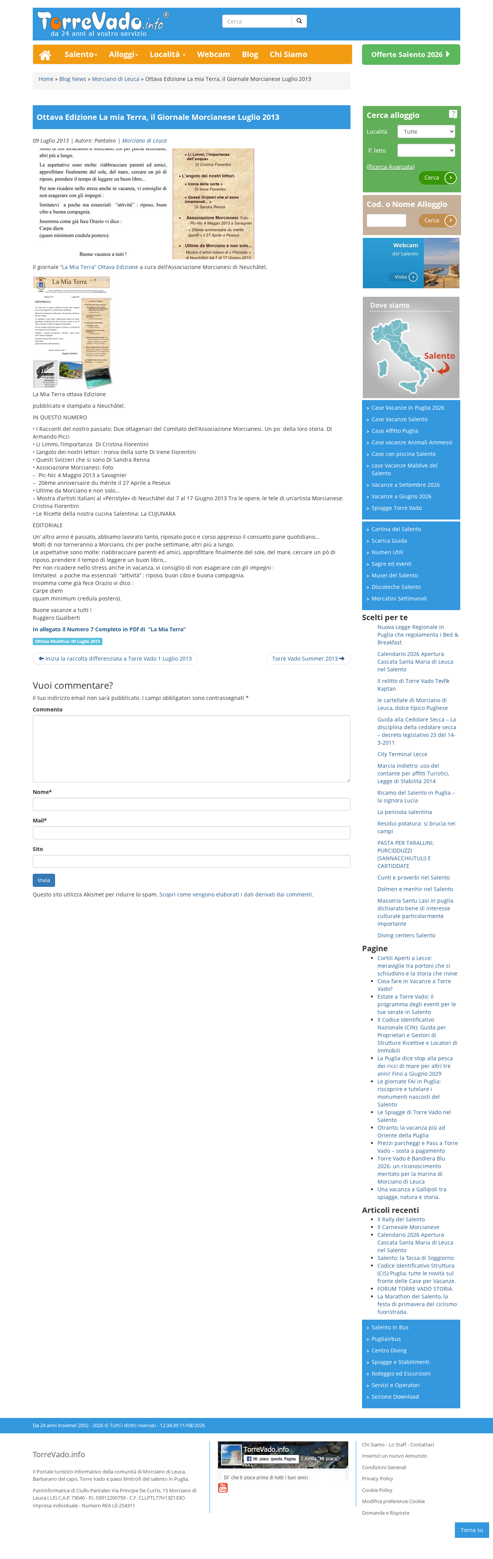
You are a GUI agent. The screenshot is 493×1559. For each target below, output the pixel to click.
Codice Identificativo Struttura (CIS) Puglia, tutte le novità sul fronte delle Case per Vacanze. (416, 1273)
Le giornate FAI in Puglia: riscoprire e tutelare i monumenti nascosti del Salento (409, 1093)
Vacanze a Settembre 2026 (406, 484)
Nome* (42, 791)
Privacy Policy (377, 1478)
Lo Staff (397, 1444)
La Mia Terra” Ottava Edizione (100, 267)
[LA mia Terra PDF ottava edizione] (73, 332)
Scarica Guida (389, 540)
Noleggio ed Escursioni (401, 1373)
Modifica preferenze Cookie (393, 1501)
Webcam (213, 54)
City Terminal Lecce (402, 754)
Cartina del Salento (396, 529)
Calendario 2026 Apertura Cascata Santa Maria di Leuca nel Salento (415, 661)
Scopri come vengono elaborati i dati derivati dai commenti (235, 894)
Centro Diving (389, 1350)
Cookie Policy (377, 1490)
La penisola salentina (404, 812)
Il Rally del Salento (401, 1219)
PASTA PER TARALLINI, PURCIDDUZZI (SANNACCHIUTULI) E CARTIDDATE (405, 854)
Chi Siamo (288, 54)
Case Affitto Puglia (395, 430)
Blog (250, 54)
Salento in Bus (390, 1327)
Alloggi (121, 54)
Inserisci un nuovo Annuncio (394, 1455)
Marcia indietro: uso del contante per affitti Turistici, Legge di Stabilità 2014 (413, 773)
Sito (38, 849)
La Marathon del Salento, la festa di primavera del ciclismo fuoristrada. (417, 1304)
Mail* (40, 820)
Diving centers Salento (406, 935)
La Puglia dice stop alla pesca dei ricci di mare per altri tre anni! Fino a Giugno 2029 (415, 1065)
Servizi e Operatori (396, 1385)
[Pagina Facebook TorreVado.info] (283, 1460)
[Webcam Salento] (411, 262)
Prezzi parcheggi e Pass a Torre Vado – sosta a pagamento (417, 1146)
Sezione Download (395, 1396)
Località (166, 54)
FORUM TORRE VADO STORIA (414, 1288)
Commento (48, 709)
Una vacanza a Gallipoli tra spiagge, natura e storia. (411, 1193)
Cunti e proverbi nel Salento (413, 877)
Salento (79, 54)
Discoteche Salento (396, 586)
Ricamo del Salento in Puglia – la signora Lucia (416, 796)
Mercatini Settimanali (399, 598)
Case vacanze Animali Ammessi (412, 442)
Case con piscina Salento (404, 453)
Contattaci (422, 1444)
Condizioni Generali (384, 1467)
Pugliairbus (386, 1338)
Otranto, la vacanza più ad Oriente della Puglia (411, 1131)
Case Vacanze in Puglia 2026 (408, 407)
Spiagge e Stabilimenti (400, 1362)
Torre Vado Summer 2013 (305, 658)
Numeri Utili (387, 552)
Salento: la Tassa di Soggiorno (415, 1257)
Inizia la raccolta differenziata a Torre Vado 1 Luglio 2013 (118, 658)
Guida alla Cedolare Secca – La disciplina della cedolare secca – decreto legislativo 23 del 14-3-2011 (416, 731)
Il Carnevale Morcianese (408, 1227)
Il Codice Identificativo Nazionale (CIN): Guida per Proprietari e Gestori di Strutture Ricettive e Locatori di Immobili (417, 1035)
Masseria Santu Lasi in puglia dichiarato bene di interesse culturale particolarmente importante (415, 912)
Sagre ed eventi (392, 563)
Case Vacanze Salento (400, 419)
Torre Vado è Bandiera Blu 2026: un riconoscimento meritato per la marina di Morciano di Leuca (411, 1170)
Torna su (472, 1530)
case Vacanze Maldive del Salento (405, 469)
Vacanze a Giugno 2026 (401, 496)
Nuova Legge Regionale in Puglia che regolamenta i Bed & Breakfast (417, 634)
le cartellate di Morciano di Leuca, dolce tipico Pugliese (412, 703)
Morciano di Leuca (144, 140)
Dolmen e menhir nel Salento (415, 889)
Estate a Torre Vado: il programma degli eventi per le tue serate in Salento (416, 1004)
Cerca (432, 177)
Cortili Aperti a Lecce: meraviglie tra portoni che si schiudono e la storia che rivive (417, 965)
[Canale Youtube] (223, 1492)
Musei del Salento (395, 575)
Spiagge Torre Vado (397, 507)
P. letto (377, 150)
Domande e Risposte (385, 1512)
